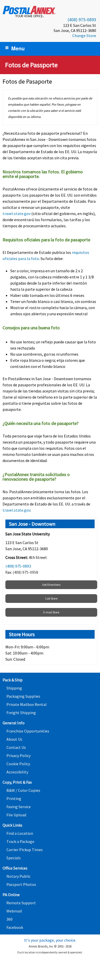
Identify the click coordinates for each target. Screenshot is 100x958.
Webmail (14, 911)
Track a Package (20, 841)
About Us (14, 739)
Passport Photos (21, 884)
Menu (18, 48)
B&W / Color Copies (23, 790)
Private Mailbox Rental (26, 704)
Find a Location (19, 833)
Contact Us (16, 747)
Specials (13, 857)
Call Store (51, 598)
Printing (13, 798)
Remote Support (21, 902)
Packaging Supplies (23, 696)
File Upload (16, 814)
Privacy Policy (18, 755)
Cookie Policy (18, 763)
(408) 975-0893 (82, 19)
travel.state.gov (17, 213)
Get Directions (51, 585)
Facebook (14, 927)
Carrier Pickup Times (24, 849)
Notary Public (18, 876)
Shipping (14, 688)
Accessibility (17, 771)
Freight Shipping (21, 712)
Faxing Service (18, 806)
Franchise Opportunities (27, 731)
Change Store (84, 35)
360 (9, 919)
